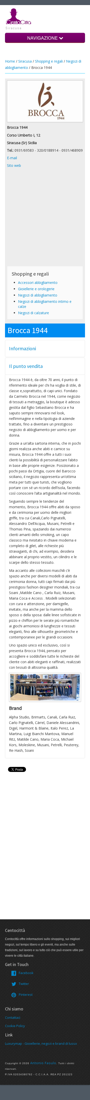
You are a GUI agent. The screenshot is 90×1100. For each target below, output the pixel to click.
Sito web (14, 165)
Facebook (26, 973)
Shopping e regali (49, 61)
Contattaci (12, 1017)
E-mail (12, 157)
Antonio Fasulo (43, 1063)
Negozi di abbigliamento (37, 295)
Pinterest (25, 994)
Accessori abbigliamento (38, 282)
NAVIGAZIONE (43, 38)
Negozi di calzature (33, 312)
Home (10, 61)
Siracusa (25, 61)
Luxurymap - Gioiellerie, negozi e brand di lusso (41, 1043)
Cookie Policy (15, 1026)
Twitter (24, 983)
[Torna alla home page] (18, 15)
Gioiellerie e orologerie (36, 288)
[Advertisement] (45, 218)
